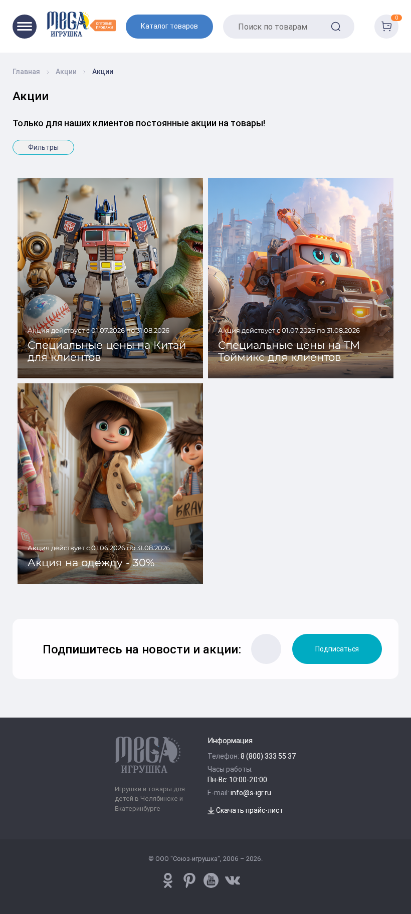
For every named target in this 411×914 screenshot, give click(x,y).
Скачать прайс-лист (249, 810)
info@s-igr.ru (251, 793)
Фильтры (43, 147)
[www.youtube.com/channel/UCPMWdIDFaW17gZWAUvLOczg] (211, 880)
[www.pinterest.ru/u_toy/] (167, 880)
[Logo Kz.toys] (81, 24)
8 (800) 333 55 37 (268, 756)
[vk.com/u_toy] (232, 880)
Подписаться (337, 648)
